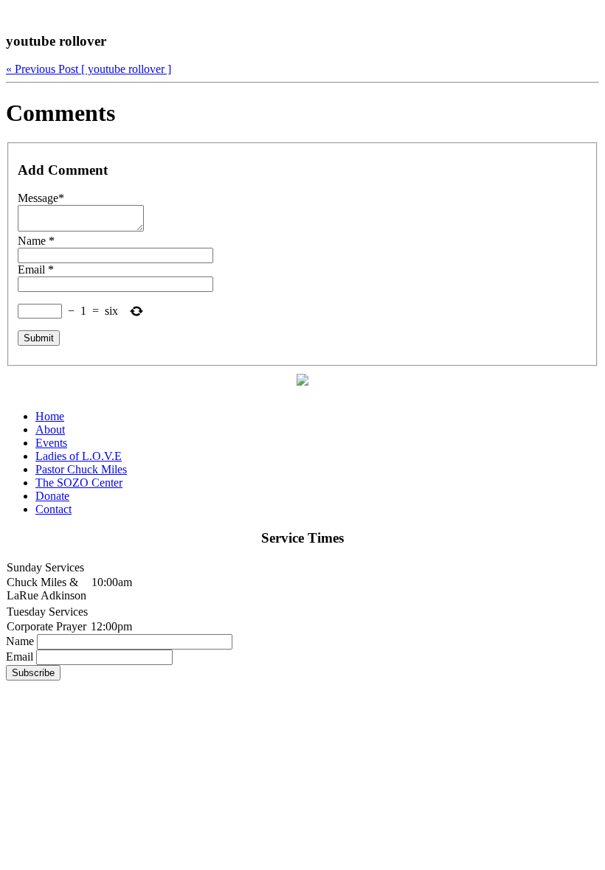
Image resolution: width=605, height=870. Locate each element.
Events (51, 442)
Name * (36, 240)
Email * (36, 269)
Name (20, 641)
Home (49, 416)
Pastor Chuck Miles (81, 469)
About (50, 429)
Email (19, 656)
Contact (53, 509)
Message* (41, 198)
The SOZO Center (78, 482)
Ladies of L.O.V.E (78, 456)
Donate (52, 496)
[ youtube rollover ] (88, 69)
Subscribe (33, 672)
